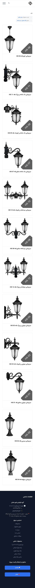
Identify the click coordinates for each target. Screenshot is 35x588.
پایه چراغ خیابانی (17, 548)
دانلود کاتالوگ (17, 527)
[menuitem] (9, 3)
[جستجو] (9, 3)
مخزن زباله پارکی (17, 557)
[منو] (5, 3)
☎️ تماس (17, 574)
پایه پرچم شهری (17, 551)
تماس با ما (17, 533)
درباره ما (18, 530)
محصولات (17, 524)
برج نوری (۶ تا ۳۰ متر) (17, 545)
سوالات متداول (17, 536)
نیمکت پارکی (17, 554)
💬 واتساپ (17, 568)
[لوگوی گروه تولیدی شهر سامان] (20, 3)
